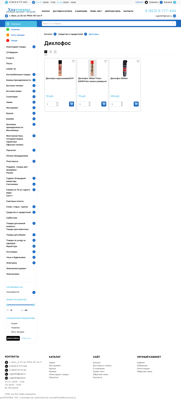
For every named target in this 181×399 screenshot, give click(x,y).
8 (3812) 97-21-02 (17, 370)
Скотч (9, 195)
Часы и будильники (15, 257)
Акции (14, 40)
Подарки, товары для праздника (16, 168)
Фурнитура (11, 246)
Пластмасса (12, 161)
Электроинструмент (16, 268)
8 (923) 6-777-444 (18, 2)
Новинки (15, 29)
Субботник (11, 218)
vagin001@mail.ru (163, 16)
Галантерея (11, 96)
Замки (9, 102)
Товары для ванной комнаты (15, 225)
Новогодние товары (16, 47)
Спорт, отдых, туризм (17, 206)
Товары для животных (17, 229)
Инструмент (12, 107)
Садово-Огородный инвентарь (16, 179)
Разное (9, 172)
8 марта (10, 58)
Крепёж (10, 119)
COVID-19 (11, 69)
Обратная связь (113, 11)
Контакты (128, 11)
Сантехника (12, 184)
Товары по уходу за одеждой (15, 241)
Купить (71, 104)
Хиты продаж (18, 35)
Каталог (46, 11)
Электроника (12, 274)
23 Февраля (12, 52)
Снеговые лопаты (15, 201)
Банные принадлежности (18, 80)
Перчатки (11, 150)
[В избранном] (73, 61)
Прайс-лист (96, 11)
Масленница (12, 130)
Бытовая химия (13, 91)
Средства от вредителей (18, 212)
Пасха (9, 63)
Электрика (11, 263)
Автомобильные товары (18, 74)
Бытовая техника (14, 85)
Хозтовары (11, 252)
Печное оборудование (17, 156)
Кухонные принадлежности (14, 126)
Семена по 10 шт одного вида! (18, 191)
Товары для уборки (15, 235)
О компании (81, 11)
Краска (9, 113)
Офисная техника (14, 144)
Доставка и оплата (62, 11)
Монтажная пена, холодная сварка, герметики (15, 139)
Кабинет (141, 362)
